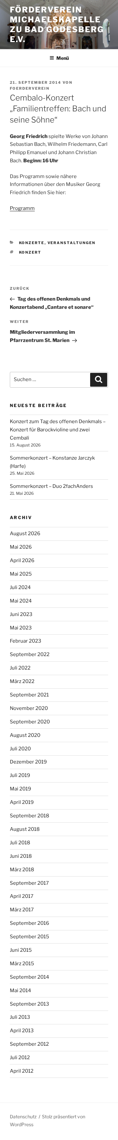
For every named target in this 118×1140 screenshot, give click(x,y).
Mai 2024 (21, 601)
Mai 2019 (20, 789)
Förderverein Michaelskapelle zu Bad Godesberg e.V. (57, 24)
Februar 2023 (25, 641)
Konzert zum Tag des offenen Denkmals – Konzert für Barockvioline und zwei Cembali (58, 430)
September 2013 (29, 1004)
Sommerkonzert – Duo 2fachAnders (51, 486)
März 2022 (22, 681)
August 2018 (25, 829)
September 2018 (29, 816)
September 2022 (29, 654)
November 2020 (29, 708)
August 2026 (25, 533)
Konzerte (32, 242)
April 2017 (21, 896)
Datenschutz (23, 1116)
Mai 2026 (21, 547)
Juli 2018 (20, 843)
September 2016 (29, 923)
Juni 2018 (21, 856)
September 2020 (30, 722)
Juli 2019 (20, 775)
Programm (22, 208)
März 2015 (22, 964)
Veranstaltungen (72, 242)
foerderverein (29, 88)
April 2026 (22, 560)
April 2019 (22, 802)
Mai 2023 (21, 628)
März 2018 (22, 870)
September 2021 (29, 695)
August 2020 (25, 735)
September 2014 (29, 977)
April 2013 (22, 1031)
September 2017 (29, 883)
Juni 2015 (21, 950)
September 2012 (29, 1044)
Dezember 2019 (28, 762)
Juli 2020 (20, 749)
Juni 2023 (21, 614)
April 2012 (21, 1071)
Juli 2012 (20, 1057)
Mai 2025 (21, 574)
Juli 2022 (20, 668)
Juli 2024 (20, 587)
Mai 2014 (20, 990)
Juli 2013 (20, 1017)
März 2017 (22, 910)
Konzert (30, 252)
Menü (62, 58)
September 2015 (29, 937)
